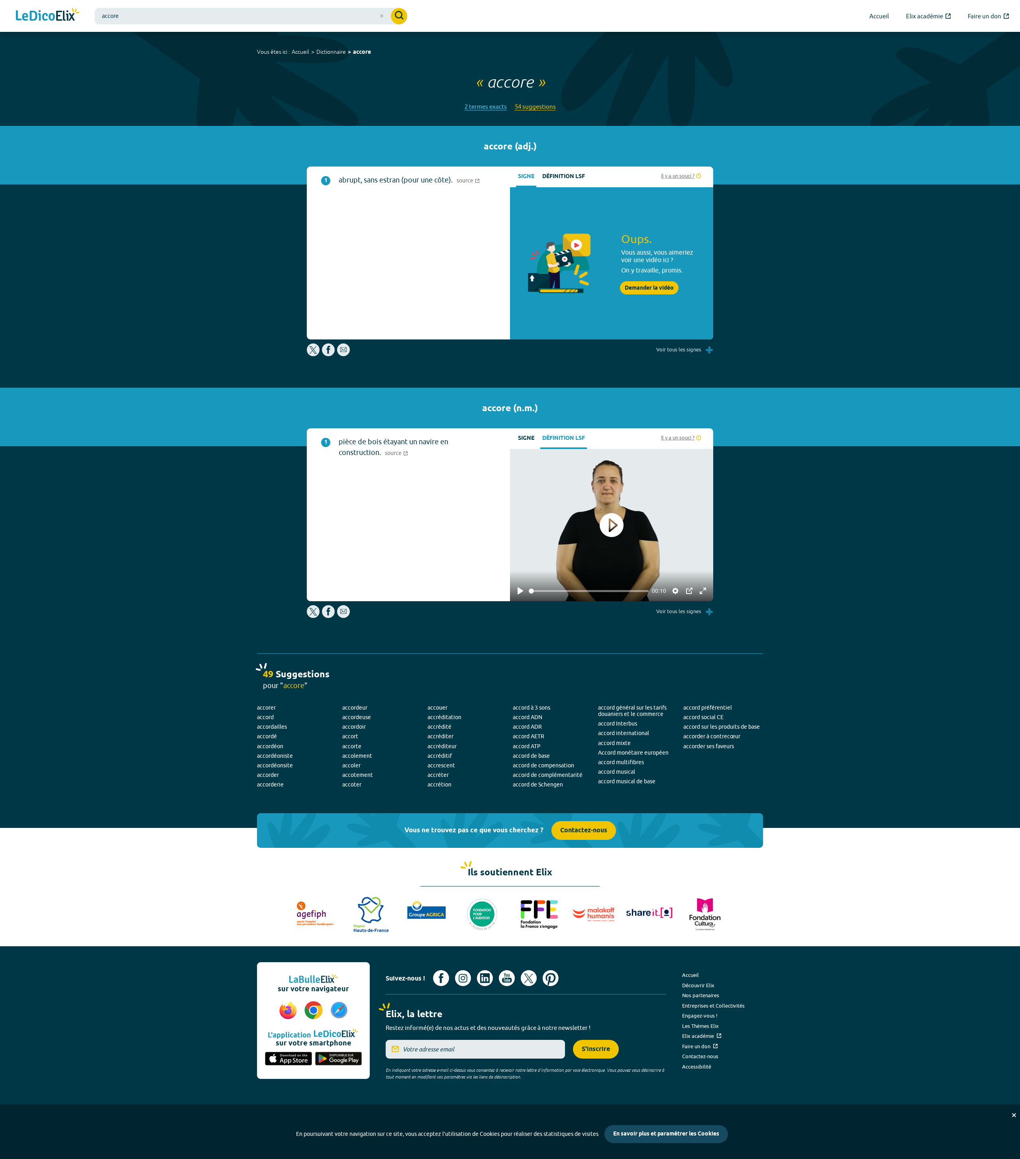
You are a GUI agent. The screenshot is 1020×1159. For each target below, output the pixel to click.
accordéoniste (275, 756)
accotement (357, 775)
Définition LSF (563, 176)
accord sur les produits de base (721, 727)
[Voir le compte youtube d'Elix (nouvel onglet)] (507, 978)
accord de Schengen (538, 784)
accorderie (270, 784)
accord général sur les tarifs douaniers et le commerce (632, 710)
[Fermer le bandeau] (1014, 1115)
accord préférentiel (707, 707)
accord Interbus (617, 723)
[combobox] (251, 16)
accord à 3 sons (531, 707)
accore (362, 52)
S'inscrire (596, 1049)
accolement (357, 756)
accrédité (439, 727)
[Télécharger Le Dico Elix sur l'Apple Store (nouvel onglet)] (288, 1059)
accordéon (270, 746)
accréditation (444, 717)
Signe (526, 176)
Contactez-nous (583, 830)
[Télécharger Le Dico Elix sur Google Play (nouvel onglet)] (338, 1059)
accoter (351, 784)
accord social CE (703, 717)
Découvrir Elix (698, 985)
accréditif (440, 756)
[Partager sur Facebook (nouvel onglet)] (328, 354)
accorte (351, 746)
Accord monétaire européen (633, 752)
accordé (267, 736)
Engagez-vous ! (700, 1015)
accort (350, 736)
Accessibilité (696, 1066)
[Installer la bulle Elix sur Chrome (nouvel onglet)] (315, 1010)
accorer (266, 707)
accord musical (616, 772)
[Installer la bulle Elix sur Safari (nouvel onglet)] (339, 1010)
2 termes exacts (486, 106)
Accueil (300, 52)
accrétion (439, 784)
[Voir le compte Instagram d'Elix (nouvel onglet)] (463, 978)
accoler (351, 765)
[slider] (589, 591)
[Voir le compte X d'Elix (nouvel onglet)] (529, 978)
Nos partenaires (700, 995)
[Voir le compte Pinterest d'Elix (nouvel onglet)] (551, 978)
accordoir (354, 727)
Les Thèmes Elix (700, 1026)
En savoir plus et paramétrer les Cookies (666, 1134)
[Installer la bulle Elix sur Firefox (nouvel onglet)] (289, 1010)
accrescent (441, 765)
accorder (268, 775)
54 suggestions (535, 106)
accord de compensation (543, 765)
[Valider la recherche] (399, 16)
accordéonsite (275, 765)
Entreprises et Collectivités (713, 1005)
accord (265, 717)
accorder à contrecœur (711, 736)
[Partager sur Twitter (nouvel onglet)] (314, 354)
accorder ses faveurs (708, 746)
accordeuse (356, 717)
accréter (438, 775)
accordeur (354, 707)
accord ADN (527, 717)
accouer (437, 707)
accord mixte (614, 743)
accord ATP (527, 746)
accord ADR (527, 727)
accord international (623, 733)
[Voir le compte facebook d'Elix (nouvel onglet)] (441, 978)
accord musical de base (626, 781)
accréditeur (442, 746)
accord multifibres (621, 762)
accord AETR (528, 736)
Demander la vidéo (649, 288)
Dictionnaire (331, 52)
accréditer (440, 736)
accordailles (272, 727)
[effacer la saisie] (381, 16)
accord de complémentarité (548, 775)
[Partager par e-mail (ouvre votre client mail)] (343, 354)
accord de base (531, 756)
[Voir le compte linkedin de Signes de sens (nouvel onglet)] (485, 978)
